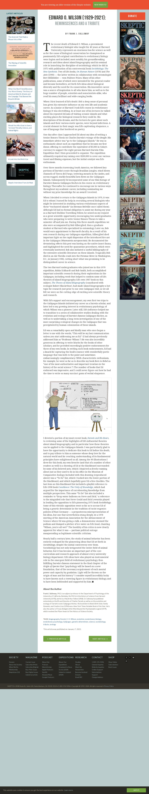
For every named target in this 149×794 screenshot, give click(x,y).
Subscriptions (113, 665)
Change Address (97, 677)
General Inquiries (97, 665)
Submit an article (31, 675)
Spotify (44, 672)
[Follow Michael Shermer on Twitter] (130, 658)
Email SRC (78, 677)
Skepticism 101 (14, 672)
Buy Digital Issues (32, 672)
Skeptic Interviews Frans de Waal (20, 183)
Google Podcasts (48, 677)
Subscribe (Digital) (32, 667)
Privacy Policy (109, 686)
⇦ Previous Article (56, 639)
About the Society (15, 665)
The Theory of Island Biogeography (68, 282)
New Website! (100, 5)
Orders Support (97, 670)
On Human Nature (85, 71)
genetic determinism (80, 622)
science (92, 622)
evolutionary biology (93, 619)
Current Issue (30, 662)
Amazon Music (47, 675)
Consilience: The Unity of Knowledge (75, 487)
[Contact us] (126, 662)
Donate (132, 16)
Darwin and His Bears (98, 438)
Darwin (63, 619)
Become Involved (81, 672)
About (77, 665)
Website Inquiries (98, 667)
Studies (78, 662)
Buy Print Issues (31, 670)
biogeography (54, 619)
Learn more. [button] (68, 790)
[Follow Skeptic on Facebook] (126, 658)
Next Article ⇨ (100, 639)
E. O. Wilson (71, 619)
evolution (80, 619)
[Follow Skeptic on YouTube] (133, 658)
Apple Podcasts (47, 670)
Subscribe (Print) (31, 665)
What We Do (13, 667)
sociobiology (100, 622)
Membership (13, 670)
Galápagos (67, 622)
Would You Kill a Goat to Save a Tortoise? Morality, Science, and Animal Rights (20, 127)
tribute (46, 624)
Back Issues (112, 667)
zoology (53, 624)
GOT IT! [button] (136, 790)
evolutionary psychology (52, 622)
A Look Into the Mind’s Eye (18, 159)
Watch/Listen (47, 667)
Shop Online (112, 662)
